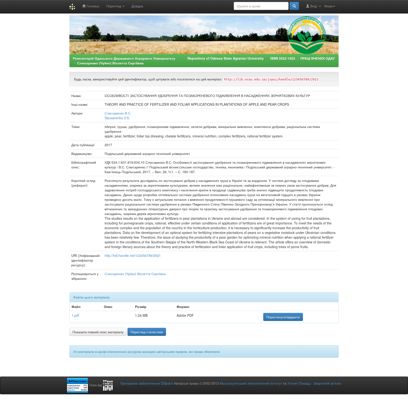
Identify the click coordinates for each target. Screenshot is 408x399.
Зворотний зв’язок (327, 383)
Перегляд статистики (147, 331)
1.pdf (75, 315)
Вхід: (314, 6)
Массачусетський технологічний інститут (251, 383)
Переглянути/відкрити (283, 317)
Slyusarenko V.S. (117, 117)
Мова (328, 6)
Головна (92, 6)
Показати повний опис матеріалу (97, 331)
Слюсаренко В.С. (118, 113)
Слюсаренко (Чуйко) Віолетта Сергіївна (110, 63)
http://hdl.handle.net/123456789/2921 (133, 255)
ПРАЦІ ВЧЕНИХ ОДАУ (317, 58)
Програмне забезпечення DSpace (146, 383)
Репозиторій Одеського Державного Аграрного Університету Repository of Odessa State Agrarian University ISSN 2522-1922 (184, 58)
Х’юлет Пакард (298, 383)
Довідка (137, 6)
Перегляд (114, 6)
